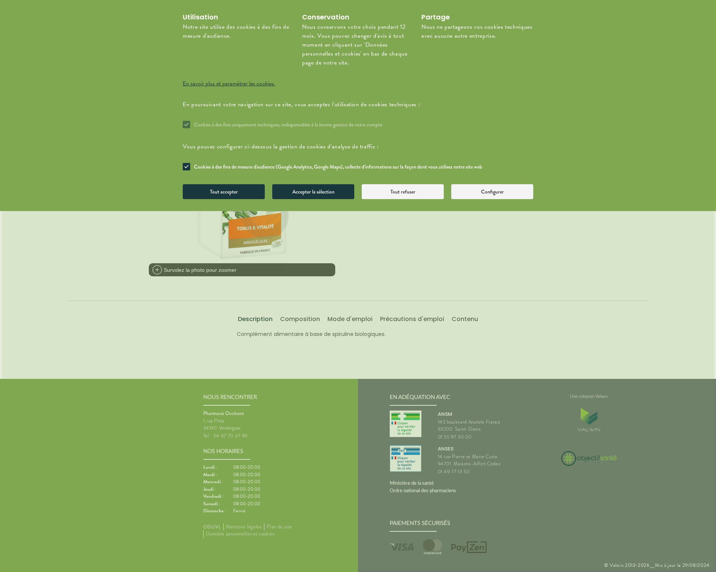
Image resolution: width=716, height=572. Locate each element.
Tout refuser (402, 191)
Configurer (492, 191)
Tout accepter (224, 191)
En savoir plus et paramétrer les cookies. (229, 83)
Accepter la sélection (313, 191)
